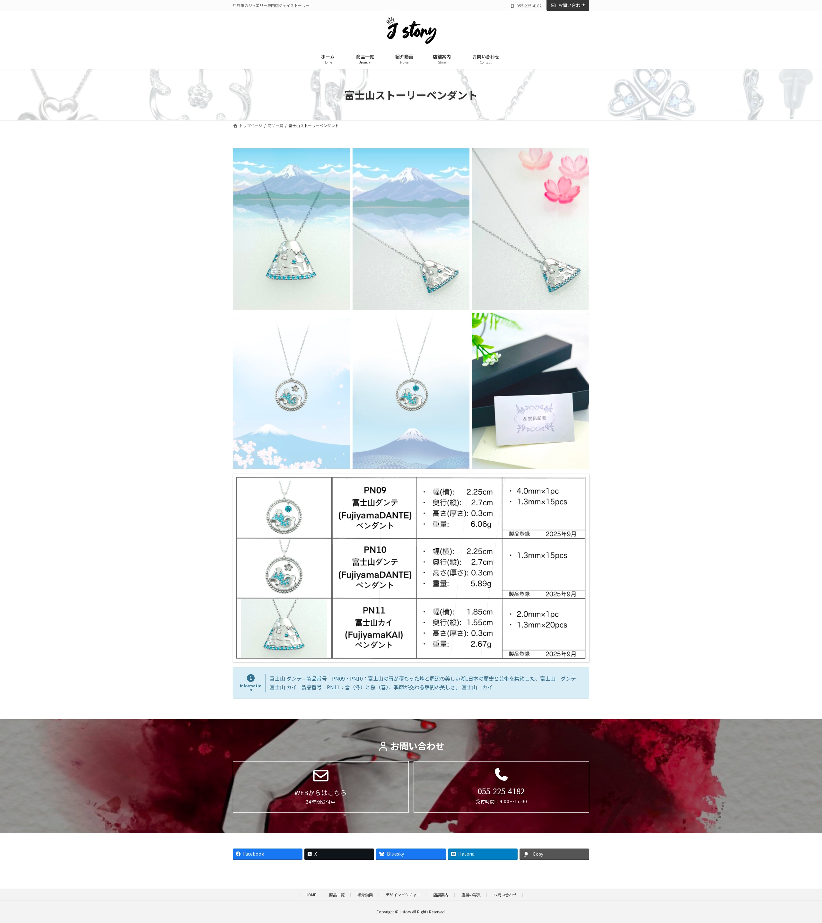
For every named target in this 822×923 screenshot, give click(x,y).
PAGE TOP (799, 889)
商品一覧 (337, 894)
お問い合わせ (571, 5)
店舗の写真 (471, 894)
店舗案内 (441, 894)
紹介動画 (365, 894)
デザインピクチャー (403, 894)
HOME (311, 894)
